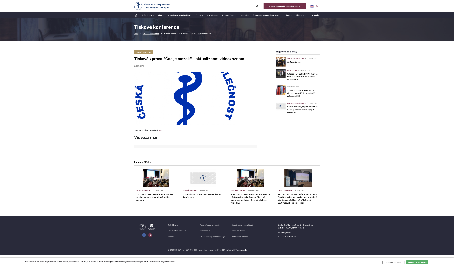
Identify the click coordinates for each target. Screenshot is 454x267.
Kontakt (171, 237)
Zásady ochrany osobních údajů (212, 237)
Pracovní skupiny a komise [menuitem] (207, 15)
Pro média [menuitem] (314, 15)
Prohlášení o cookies (240, 237)
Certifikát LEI (229, 250)
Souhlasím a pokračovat (417, 262)
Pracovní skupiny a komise (210, 225)
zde (160, 130)
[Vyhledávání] (257, 6)
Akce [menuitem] (160, 15)
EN (316, 6)
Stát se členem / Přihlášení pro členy (284, 6)
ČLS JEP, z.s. (173, 225)
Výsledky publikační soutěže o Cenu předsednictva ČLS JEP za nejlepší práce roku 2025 (301, 93)
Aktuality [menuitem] (245, 15)
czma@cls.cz (285, 233)
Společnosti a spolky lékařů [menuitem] (180, 15)
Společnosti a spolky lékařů (242, 225)
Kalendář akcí (205, 231)
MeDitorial (219, 250)
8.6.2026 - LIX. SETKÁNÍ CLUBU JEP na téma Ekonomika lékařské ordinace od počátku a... (302, 77)
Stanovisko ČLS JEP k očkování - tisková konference (202, 195)
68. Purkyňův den (294, 62)
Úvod (136, 34)
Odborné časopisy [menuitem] (229, 15)
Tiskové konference (151, 34)
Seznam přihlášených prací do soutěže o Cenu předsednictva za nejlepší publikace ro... (302, 109)
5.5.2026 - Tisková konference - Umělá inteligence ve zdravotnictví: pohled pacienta (154, 197)
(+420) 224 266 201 (288, 236)
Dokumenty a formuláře (177, 231)
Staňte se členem (238, 231)
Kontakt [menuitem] (289, 15)
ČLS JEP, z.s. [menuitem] (147, 15)
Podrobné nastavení (393, 262)
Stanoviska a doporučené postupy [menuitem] (267, 15)
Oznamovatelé (241, 250)
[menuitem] (136, 15)
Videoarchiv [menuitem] (301, 15)
